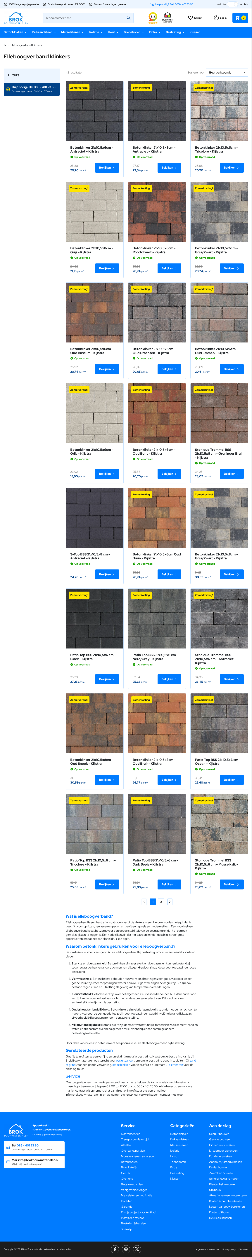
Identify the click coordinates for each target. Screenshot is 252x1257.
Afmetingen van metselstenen (228, 1195)
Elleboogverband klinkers (26, 45)
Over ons (127, 1179)
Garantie (126, 1207)
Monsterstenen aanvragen (138, 1156)
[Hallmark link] (167, 18)
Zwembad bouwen (221, 1173)
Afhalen (126, 1145)
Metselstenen (70, 32)
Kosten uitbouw (219, 1212)
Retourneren (129, 1162)
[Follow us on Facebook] (115, 1249)
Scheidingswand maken (224, 1179)
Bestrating (173, 32)
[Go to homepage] (16, 17)
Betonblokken (13, 32)
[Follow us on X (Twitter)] (137, 1249)
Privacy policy (229, 1249)
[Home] (5, 45)
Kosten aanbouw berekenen (227, 1207)
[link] (94, 111)
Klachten (126, 1201)
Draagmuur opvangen (223, 1151)
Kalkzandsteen (42, 32)
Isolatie (94, 32)
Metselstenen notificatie (136, 1195)
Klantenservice (130, 1134)
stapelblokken (121, 1065)
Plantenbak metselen (223, 1184)
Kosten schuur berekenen (225, 1201)
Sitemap (126, 1229)
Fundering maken (220, 1156)
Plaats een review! (132, 1218)
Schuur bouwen (219, 1134)
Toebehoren (132, 32)
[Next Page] (169, 901)
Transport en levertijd (135, 1139)
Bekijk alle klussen (220, 1218)
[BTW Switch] (233, 4)
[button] (32, 89)
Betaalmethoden (132, 1184)
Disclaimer (243, 1249)
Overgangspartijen (133, 1151)
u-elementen (174, 1065)
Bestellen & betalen (133, 1223)
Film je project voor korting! (138, 1212)
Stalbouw (215, 1190)
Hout (111, 32)
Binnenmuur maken (222, 1145)
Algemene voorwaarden (208, 1249)
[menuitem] (138, 1134)
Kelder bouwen (218, 1167)
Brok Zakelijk (129, 1167)
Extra (153, 32)
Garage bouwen (219, 1139)
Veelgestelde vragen (134, 1190)
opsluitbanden (125, 1060)
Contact (126, 1173)
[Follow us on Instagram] (126, 1249)
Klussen (195, 32)
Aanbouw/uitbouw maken (225, 1162)
